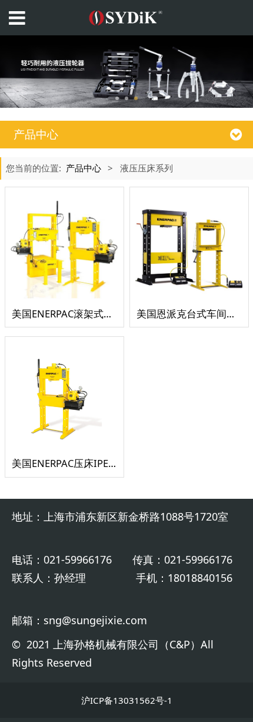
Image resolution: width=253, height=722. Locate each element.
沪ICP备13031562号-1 (126, 700)
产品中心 (83, 168)
